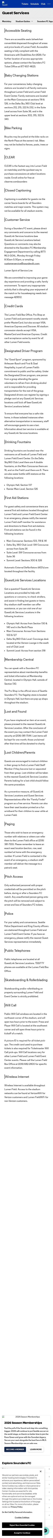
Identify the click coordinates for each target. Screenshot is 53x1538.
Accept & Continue (22, 1533)
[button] (48, 4)
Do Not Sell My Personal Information (17, 1512)
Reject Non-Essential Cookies (22, 1525)
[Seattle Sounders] (4, 3)
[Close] (41, 1471)
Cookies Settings (22, 1517)
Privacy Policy (16, 1507)
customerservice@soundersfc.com (21, 263)
